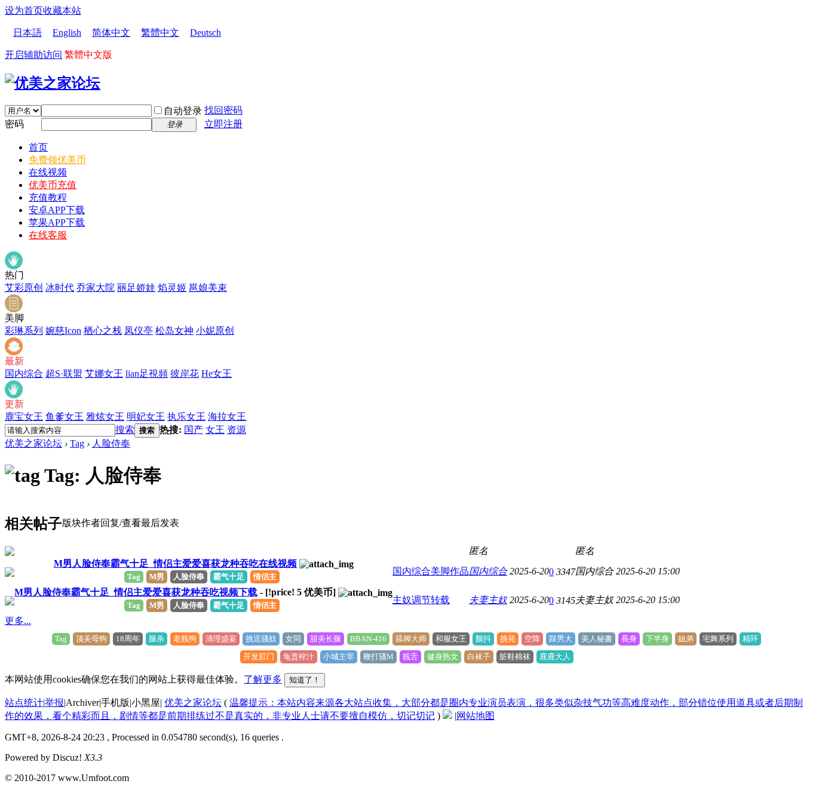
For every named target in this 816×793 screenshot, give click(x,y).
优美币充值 (52, 185)
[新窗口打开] (9, 553)
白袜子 (478, 656)
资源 (236, 430)
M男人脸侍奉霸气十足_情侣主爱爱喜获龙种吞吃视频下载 (135, 592)
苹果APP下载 (57, 222)
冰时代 (59, 287)
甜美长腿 (325, 638)
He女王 (216, 373)
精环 (750, 638)
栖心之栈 (103, 330)
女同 (293, 638)
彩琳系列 (24, 330)
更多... (18, 621)
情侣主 (265, 576)
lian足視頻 (146, 373)
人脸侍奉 (111, 443)
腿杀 (156, 638)
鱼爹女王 (64, 416)
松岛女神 (174, 330)
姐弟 (686, 638)
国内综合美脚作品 (430, 571)
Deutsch (205, 32)
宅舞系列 (718, 638)
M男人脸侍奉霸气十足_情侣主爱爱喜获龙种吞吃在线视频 (175, 563)
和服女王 (451, 638)
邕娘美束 (208, 287)
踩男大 (560, 638)
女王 (215, 430)
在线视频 (48, 172)
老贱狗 (185, 638)
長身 (629, 638)
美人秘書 (596, 638)
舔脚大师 (411, 638)
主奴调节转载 (421, 600)
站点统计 (24, 702)
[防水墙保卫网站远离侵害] (447, 716)
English (67, 32)
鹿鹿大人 (554, 656)
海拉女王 (227, 416)
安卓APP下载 (57, 210)
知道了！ (304, 679)
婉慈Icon (63, 330)
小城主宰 (338, 656)
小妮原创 (215, 330)
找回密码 (223, 110)
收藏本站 (62, 10)
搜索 (124, 430)
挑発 (508, 638)
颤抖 (483, 638)
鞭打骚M (378, 656)
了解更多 (263, 679)
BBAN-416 (368, 638)
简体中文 (111, 32)
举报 (54, 702)
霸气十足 (228, 576)
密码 (14, 124)
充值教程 (48, 197)
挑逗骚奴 (261, 638)
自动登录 (183, 111)
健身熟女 (442, 656)
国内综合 (24, 373)
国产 (193, 430)
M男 (156, 576)
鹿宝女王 (24, 416)
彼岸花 (184, 373)
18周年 (128, 638)
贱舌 (410, 656)
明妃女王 (146, 416)
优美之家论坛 (33, 443)
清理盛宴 (221, 638)
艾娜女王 (104, 373)
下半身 (657, 638)
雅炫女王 (105, 416)
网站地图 (475, 716)
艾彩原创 (24, 287)
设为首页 (24, 10)
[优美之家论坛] (52, 83)
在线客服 (48, 235)
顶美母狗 (91, 638)
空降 (532, 638)
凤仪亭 (138, 330)
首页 (38, 147)
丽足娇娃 (136, 287)
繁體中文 (160, 32)
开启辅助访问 (33, 55)
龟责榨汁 (298, 656)
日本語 (27, 32)
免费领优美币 (57, 160)
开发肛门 (258, 656)
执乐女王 (186, 416)
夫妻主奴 (488, 600)
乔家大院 (95, 287)
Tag (77, 443)
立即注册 (223, 124)
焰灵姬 (172, 287)
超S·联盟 (63, 373)
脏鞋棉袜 (514, 656)
